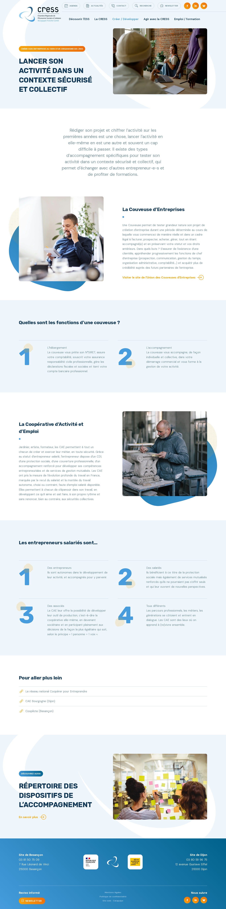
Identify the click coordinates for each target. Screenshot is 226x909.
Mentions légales (113, 892)
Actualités (97, 5)
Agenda (73, 5)
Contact (121, 5)
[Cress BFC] (40, 14)
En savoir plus (28, 817)
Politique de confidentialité (113, 896)
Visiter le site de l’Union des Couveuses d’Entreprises (158, 277)
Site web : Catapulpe (113, 900)
